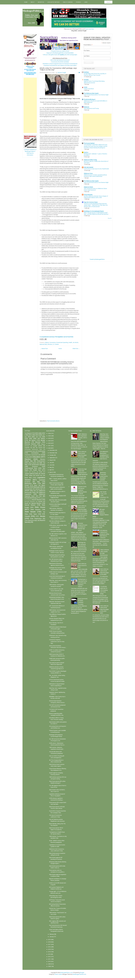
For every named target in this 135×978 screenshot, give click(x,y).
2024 (49, 438)
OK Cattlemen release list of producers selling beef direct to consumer (104, 534)
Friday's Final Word (89, 88)
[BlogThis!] (42, 339)
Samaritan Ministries (30, 501)
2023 (49, 440)
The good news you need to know (60, 51)
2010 (36, 433)
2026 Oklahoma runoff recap (91, 108)
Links (86, 2)
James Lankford (30, 473)
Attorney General (30, 444)
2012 (43, 433)
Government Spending (62, 342)
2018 (29, 437)
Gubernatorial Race (31, 468)
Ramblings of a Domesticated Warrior (94, 211)
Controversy (41, 451)
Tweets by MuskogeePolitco (97, 259)
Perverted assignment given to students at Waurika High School (82, 527)
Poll (40, 496)
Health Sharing (68, 2)
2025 (49, 436)
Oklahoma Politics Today (90, 159)
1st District (28, 433)
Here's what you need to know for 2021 (82, 565)
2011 (49, 959)
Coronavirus (52, 342)
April (51, 469)
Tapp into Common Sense (91, 202)
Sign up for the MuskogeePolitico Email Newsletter (60, 53)
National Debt (43, 344)
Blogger (82, 972)
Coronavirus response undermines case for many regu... (56, 641)
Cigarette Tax (28, 447)
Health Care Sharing (30, 472)
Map (38, 482)
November (52, 452)
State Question (36, 509)
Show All (109, 218)
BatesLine (86, 107)
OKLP (34, 490)
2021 (49, 445)
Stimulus (49, 344)
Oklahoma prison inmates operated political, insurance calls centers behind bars (95, 175)
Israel (40, 472)
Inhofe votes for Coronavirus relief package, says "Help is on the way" (58, 69)
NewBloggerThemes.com (79, 974)
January (52, 936)
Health (70, 342)
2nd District (41, 438)
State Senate (30, 512)
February (52, 934)
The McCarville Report (89, 99)
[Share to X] (44, 339)
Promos (78, 2)
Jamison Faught (61, 72)
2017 (44, 435)
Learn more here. (89, 29)
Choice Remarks (88, 194)
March (51, 472)
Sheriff (26, 503)
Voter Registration (36, 518)
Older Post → (76, 348)
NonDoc (86, 152)
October (52, 455)
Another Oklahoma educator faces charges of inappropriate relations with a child (96, 196)
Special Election (36, 503)
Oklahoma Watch (88, 187)
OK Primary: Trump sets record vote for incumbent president (104, 476)
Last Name (86, 56)
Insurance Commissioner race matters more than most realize (60, 65)
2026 (49, 433)
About (33, 2)
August (51, 460)
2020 (43, 437)
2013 (49, 954)
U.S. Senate (56, 344)
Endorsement (41, 461)
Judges (31, 475)
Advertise (41, 2)
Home (25, 2)
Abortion (37, 442)
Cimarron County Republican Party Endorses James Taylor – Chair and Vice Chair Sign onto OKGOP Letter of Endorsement (96, 205)
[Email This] (40, 339)
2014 (29, 435)
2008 (49, 966)
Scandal (40, 501)
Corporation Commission (31, 454)
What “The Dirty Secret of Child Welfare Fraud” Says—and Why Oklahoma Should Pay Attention (96, 213)
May (51, 467)
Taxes (35, 514)
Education (36, 457)
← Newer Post (44, 348)
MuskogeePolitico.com (66, 972)
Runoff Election (37, 500)
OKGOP (27, 490)
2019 (37, 437)
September (52, 457)
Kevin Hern (28, 478)
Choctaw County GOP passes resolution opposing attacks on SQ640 (82, 490)
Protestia (86, 79)
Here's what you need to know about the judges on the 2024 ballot (104, 609)
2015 (49, 949)
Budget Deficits (37, 445)
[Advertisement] (30, 105)
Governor (35, 466)
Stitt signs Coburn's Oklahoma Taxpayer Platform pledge (101, 513)
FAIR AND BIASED (88, 167)
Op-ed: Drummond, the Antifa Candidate (83, 600)
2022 (30, 438)
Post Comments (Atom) (53, 421)
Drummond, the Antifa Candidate (60, 62)
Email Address (88, 45)
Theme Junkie (58, 974)
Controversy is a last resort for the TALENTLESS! (96, 169)
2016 (36, 435)
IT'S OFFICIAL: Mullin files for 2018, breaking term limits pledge (104, 590)
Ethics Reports (32, 463)
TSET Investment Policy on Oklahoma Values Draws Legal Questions (95, 189)
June (51, 465)
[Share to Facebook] (46, 339)
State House (40, 507)
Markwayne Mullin (30, 483)
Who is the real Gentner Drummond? (60, 60)
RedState (86, 72)
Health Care (37, 470)
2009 (49, 964)
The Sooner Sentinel (89, 143)
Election (28, 459)
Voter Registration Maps (31, 520)
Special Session (30, 505)
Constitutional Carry (30, 451)
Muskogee (37, 487)
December (52, 450)
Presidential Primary (31, 498)
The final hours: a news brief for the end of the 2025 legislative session (82, 583)
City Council (39, 447)
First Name (87, 50)
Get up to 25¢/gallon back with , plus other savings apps (60, 54)
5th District (32, 440)
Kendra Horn (39, 475)
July (51, 462)
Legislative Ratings (53, 2)
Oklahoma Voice (88, 173)
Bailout (47, 342)
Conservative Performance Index (33, 449)
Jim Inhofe (75, 342)
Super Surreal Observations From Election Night (96, 94)
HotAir (85, 87)
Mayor (35, 485)
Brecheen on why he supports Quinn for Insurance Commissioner (60, 63)
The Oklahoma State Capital (91, 93)
